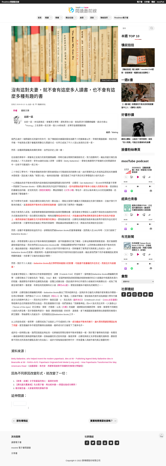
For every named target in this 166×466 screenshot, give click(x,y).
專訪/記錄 (69, 18)
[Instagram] (134, 294)
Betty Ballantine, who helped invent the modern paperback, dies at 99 (42, 359)
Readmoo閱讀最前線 (10, 2)
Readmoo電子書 (121, 18)
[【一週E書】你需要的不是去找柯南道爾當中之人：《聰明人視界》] (138, 92)
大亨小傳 (69, 190)
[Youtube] (140, 294)
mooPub (160, 2)
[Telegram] (150, 294)
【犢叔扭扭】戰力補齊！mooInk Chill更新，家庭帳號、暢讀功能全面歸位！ (137, 71)
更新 (92, 18)
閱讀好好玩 (42, 104)
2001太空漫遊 (110, 300)
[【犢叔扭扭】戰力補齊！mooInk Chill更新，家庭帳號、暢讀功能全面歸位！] (138, 57)
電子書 (139, 2)
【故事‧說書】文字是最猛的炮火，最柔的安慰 (36, 381)
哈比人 (55, 296)
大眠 (65, 307)
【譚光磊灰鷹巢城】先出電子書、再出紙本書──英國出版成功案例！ (46, 385)
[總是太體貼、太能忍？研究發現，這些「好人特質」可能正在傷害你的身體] (138, 127)
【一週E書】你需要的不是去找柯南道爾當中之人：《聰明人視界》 (137, 105)
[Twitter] (129, 294)
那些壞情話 (22, 421)
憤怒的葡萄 (45, 190)
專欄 (57, 18)
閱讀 (47, 18)
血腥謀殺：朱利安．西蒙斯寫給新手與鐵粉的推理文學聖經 (55, 366)
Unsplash (113, 80)
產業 (82, 18)
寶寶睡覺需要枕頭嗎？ (101, 421)
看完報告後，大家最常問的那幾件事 (31, 388)
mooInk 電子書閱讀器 (21, 448)
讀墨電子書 (16, 442)
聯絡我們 (104, 18)
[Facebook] (123, 294)
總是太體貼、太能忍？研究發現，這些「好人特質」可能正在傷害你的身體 (136, 140)
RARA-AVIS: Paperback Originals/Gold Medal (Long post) (53, 362)
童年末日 (78, 300)
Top (161, 436)
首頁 (39, 18)
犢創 (153, 2)
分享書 (147, 2)
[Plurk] (145, 294)
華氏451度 (63, 285)
